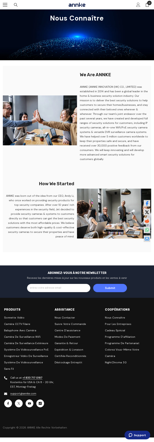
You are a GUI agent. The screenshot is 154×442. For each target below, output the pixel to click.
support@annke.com (23, 393)
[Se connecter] (138, 5)
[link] (40, 120)
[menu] (5, 4)
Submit (110, 288)
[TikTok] (40, 403)
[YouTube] (29, 403)
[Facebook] (8, 403)
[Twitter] (19, 403)
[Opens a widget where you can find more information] (137, 435)
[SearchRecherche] (16, 5)
